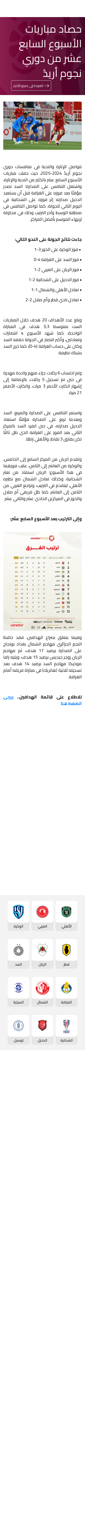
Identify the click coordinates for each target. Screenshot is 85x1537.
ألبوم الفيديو (71, 1367)
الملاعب (75, 1149)
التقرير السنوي (70, 1438)
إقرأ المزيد (67, 796)
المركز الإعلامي (69, 1381)
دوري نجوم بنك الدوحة (64, 1091)
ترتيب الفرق (72, 1105)
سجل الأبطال (71, 1135)
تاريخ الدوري (72, 1120)
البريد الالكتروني (55, 945)
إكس (63, 932)
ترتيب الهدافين (70, 1112)
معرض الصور (71, 1360)
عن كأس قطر (71, 1254)
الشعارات (74, 1389)
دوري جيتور (73, 1176)
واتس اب (20, 919)
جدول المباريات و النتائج (64, 1098)
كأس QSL (73, 1281)
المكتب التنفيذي (68, 1416)
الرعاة (76, 1156)
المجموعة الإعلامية (66, 1374)
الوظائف (74, 1431)
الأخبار (76, 1352)
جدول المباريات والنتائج (64, 1183)
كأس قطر (73, 1225)
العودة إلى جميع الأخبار (28, 86)
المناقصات (73, 1423)
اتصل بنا (75, 1479)
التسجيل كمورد (69, 1445)
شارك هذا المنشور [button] (56, 904)
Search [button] (19, 8)
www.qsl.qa (39, 1521)
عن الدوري (73, 1127)
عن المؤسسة (70, 1408)
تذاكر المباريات (70, 1142)
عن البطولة (72, 1318)
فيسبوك (61, 919)
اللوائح (76, 1460)
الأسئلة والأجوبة (68, 1487)
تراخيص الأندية (70, 1452)
